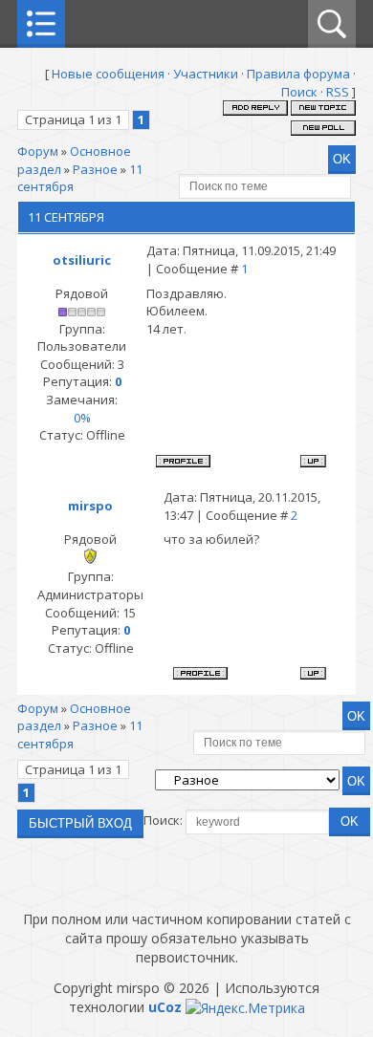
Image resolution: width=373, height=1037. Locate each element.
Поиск (299, 91)
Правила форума (298, 73)
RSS (337, 91)
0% (82, 417)
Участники (205, 73)
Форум (37, 151)
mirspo (90, 505)
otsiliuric (82, 260)
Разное (95, 169)
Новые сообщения (108, 73)
